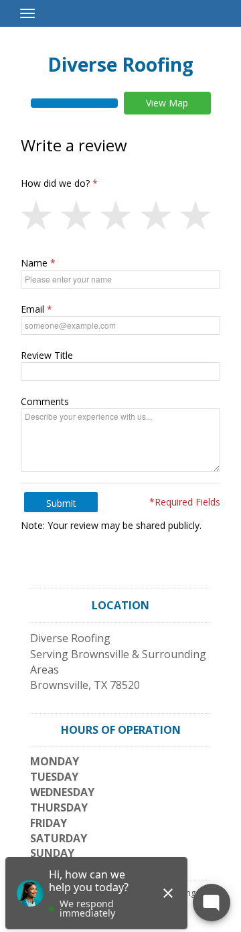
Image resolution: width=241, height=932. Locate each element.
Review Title (47, 355)
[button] (41, 216)
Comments (45, 401)
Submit (61, 503)
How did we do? (55, 183)
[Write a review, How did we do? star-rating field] (120, 216)
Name (34, 262)
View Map (167, 102)
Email (32, 309)
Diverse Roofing (120, 64)
